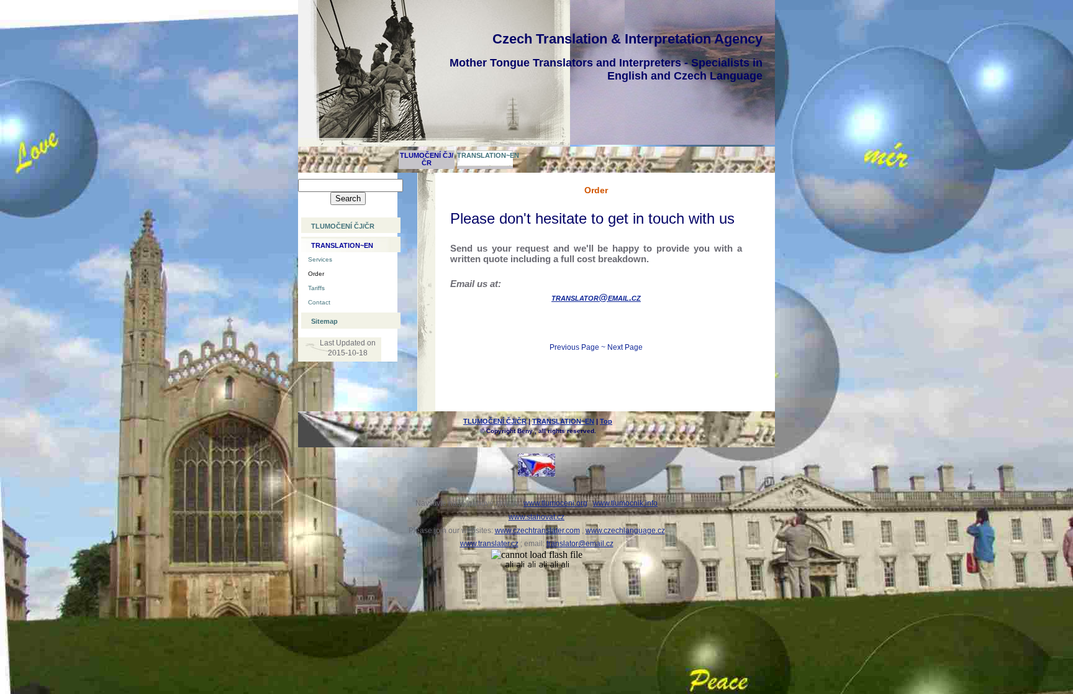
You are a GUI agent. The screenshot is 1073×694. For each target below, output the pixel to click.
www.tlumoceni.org (555, 503)
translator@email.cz (596, 297)
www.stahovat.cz (536, 517)
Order (316, 273)
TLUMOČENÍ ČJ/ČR (426, 159)
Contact (319, 302)
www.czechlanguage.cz (625, 530)
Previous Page (574, 347)
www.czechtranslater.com (537, 530)
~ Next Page (622, 347)
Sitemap (324, 321)
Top (606, 421)
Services (320, 259)
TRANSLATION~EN (485, 155)
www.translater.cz (489, 543)
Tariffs (316, 288)
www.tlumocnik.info (625, 503)
